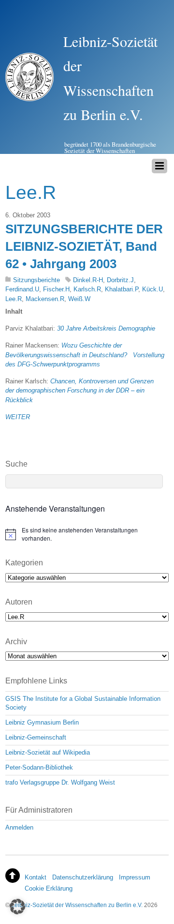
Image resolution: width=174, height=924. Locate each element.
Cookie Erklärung (48, 888)
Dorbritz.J (120, 280)
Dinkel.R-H (88, 280)
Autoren (18, 602)
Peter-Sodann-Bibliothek (39, 767)
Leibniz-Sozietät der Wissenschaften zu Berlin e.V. (77, 905)
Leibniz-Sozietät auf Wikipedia (47, 752)
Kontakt (35, 877)
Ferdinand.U (22, 289)
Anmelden (19, 827)
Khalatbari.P (121, 289)
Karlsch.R (87, 289)
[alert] (87, 534)
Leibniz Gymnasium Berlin (42, 722)
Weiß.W (79, 299)
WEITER (17, 417)
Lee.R (13, 299)
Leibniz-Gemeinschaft (35, 737)
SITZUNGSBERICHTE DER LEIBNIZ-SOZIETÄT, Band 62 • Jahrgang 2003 (84, 247)
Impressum (134, 877)
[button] (17, 906)
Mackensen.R (45, 299)
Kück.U (152, 289)
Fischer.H (56, 289)
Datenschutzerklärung (82, 877)
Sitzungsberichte (36, 280)
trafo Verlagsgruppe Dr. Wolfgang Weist (60, 782)
